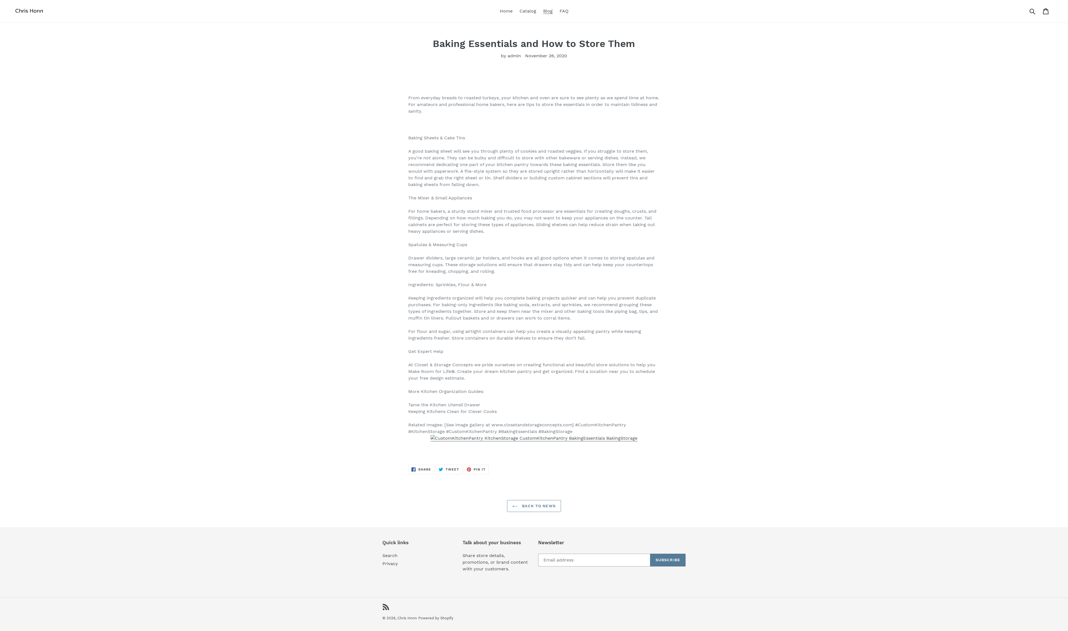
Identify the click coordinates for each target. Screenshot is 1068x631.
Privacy (390, 563)
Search (389, 555)
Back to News (538, 506)
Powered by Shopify (435, 618)
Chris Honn (407, 618)
